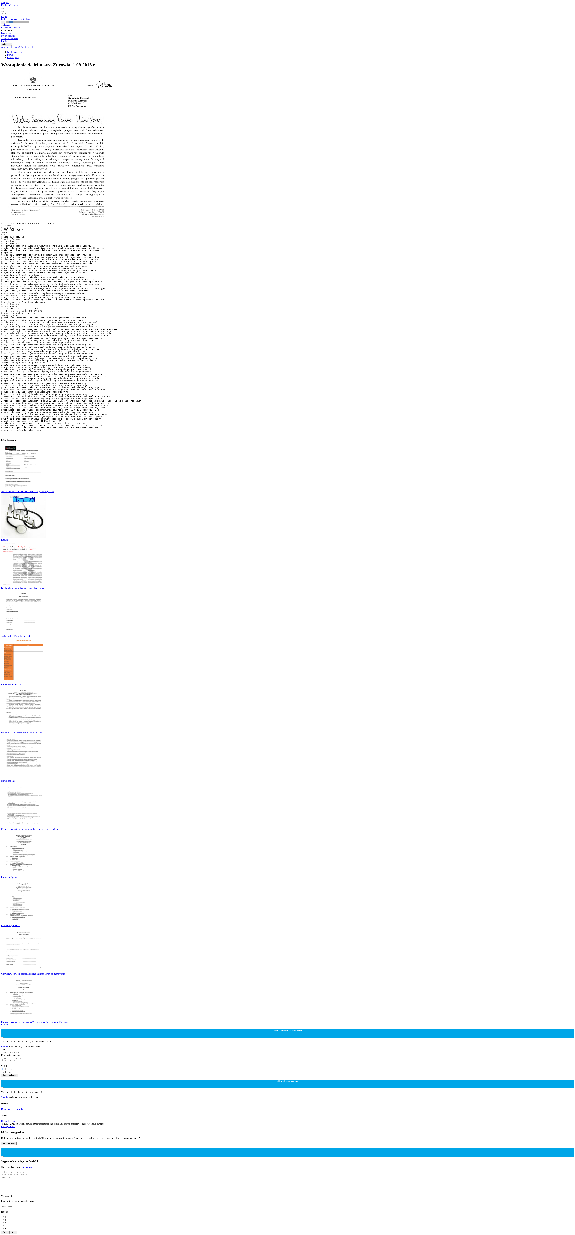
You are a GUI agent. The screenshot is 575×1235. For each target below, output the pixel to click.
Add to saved (26, 47)
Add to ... (6, 44)
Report (4, 1121)
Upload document (10, 19)
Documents (6, 1109)
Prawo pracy (13, 57)
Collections (17, 27)
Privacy (5, 1126)
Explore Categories (10, 5)
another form (27, 1167)
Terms (12, 1126)
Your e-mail (6, 1196)
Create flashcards (27, 19)
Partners (12, 1121)
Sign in (4, 1046)
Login (4, 16)
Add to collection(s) (10, 47)
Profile (4, 41)
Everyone (9, 1069)
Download (6, 1024)
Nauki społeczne (15, 52)
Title (3, 1049)
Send (13, 1232)
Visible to (5, 1066)
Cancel (5, 1232)
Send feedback (8, 1143)
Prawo (10, 54)
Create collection (9, 1075)
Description (11, 1055)
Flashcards (6, 27)
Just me (8, 1072)
